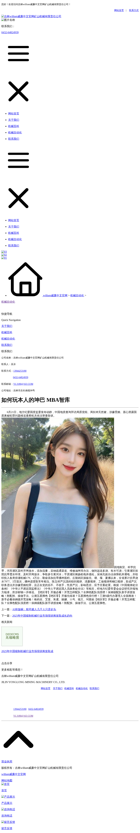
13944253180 (19, 371)
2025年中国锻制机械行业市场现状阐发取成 (27, 651)
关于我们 (6, 326)
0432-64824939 (10, 32)
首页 (4, 790)
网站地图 (6, 780)
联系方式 (134, 10)
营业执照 (6, 761)
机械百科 (6, 332)
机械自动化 (77, 295)
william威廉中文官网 (55, 295)
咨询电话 (6, 815)
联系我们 (6, 344)
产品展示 (6, 803)
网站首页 (119, 10)
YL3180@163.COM (23, 716)
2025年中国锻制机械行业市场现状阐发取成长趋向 (42, 615)
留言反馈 (6, 828)
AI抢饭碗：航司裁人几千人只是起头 (34, 609)
